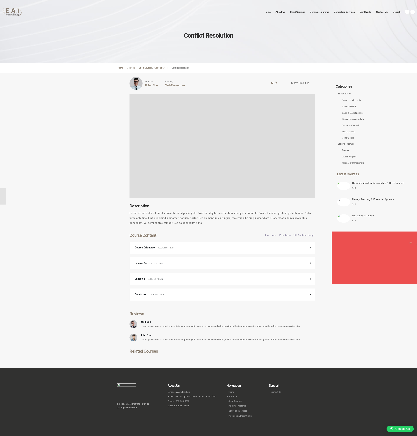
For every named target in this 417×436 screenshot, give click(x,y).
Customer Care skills (351, 125)
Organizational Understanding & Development (378, 183)
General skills (348, 138)
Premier (345, 150)
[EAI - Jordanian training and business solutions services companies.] (12, 12)
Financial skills (348, 131)
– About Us (232, 396)
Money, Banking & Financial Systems (373, 199)
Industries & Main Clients (240, 416)
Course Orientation (154, 247)
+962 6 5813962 (182, 401)
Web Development (175, 85)
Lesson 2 (149, 263)
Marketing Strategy (363, 215)
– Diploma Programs (236, 406)
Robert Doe (151, 85)
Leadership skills (349, 106)
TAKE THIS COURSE (300, 83)
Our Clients (365, 12)
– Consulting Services (237, 411)
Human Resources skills (353, 119)
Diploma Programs (319, 12)
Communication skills (351, 100)
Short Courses (297, 12)
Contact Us (382, 12)
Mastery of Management (353, 163)
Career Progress (349, 156)
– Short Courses (234, 401)
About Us (280, 12)
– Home (230, 392)
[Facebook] (407, 12)
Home (268, 12)
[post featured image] (343, 186)
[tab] (222, 248)
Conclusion (150, 294)
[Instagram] (412, 12)
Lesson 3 (149, 278)
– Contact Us (275, 392)
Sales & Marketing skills (353, 113)
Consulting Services (344, 12)
